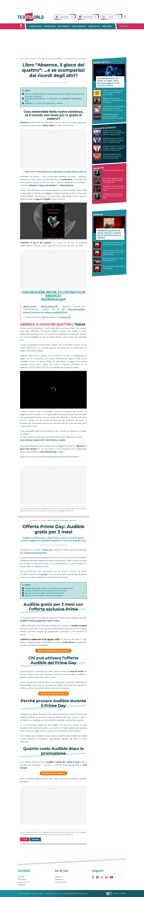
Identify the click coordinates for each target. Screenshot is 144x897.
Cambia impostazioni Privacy (54, 893)
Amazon (35, 839)
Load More (53, 849)
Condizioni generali (24, 893)
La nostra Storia (61, 882)
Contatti (21, 877)
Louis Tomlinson (79, 26)
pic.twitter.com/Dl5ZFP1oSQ (54, 312)
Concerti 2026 (35, 26)
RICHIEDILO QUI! (53, 299)
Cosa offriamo (88, 17)
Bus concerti (63, 26)
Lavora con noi (23, 882)
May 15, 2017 (65, 317)
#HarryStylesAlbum (76, 309)
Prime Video (107, 26)
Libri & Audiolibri (30, 58)
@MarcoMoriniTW (49, 306)
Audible (44, 574)
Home (22, 58)
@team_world (29, 306)
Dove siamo (22, 879)
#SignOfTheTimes (31, 312)
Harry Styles (94, 26)
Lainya (48, 193)
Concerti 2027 (50, 26)
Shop (111, 17)
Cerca (124, 17)
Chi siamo (58, 877)
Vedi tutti (123, 26)
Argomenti (64, 17)
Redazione (59, 879)
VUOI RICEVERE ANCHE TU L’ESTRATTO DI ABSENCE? (53, 293)
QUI (60, 452)
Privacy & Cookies (37, 893)
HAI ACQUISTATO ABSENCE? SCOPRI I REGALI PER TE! (62, 172)
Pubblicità (22, 885)
